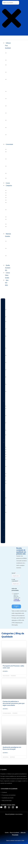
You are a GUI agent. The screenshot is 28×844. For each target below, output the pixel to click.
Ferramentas (11, 197)
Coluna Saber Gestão (7, 275)
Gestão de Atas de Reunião (9, 84)
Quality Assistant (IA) (7, 268)
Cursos (8, 183)
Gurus (9, 217)
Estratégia (10, 195)
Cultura (9, 193)
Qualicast (10, 149)
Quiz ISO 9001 (6, 283)
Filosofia (9, 200)
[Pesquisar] (5, 34)
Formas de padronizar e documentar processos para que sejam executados (13, 703)
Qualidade (10, 190)
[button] (3, 293)
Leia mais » (5, 671)
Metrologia (10, 224)
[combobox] (10, 3)
